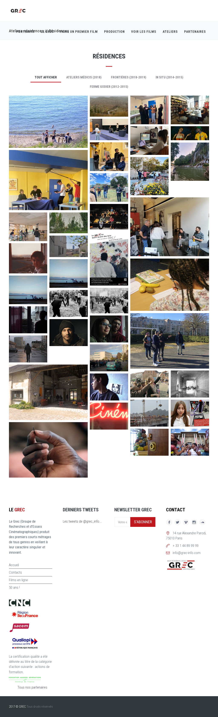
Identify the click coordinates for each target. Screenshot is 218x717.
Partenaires (195, 32)
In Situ (100, 364)
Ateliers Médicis (147, 361)
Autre (18, 141)
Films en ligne (18, 580)
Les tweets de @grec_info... (82, 521)
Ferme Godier (145, 304)
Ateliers (170, 32)
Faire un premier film (79, 32)
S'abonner (143, 522)
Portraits (25, 32)
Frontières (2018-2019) (128, 77)
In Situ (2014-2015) (169, 77)
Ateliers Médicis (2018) (84, 77)
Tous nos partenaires (32, 687)
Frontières (103, 110)
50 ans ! (14, 587)
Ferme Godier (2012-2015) (109, 87)
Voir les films (143, 32)
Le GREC (47, 32)
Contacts (15, 572)
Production (114, 32)
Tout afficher (46, 77)
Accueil (14, 565)
